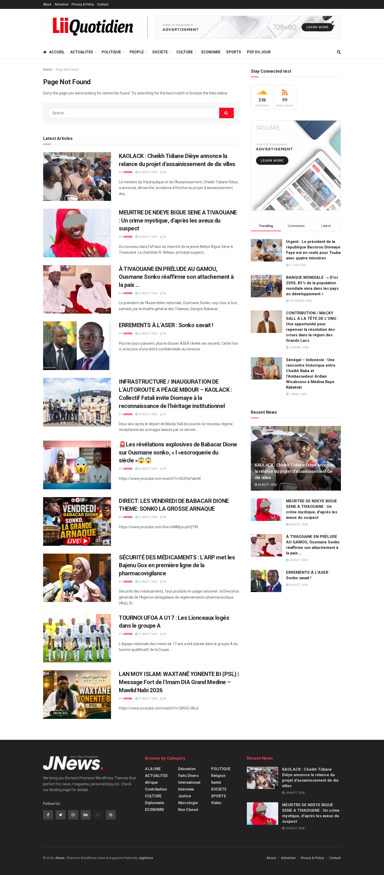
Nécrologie (188, 803)
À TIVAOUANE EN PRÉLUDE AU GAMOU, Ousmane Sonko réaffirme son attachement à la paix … (176, 277)
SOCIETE (160, 52)
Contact (103, 4)
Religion (218, 776)
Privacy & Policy (83, 4)
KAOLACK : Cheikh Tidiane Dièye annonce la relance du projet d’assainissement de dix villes (294, 471)
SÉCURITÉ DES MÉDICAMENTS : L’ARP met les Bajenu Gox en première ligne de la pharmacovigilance (177, 565)
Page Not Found (67, 69)
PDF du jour (259, 52)
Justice (184, 796)
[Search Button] (226, 113)
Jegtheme (145, 858)
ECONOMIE (210, 52)
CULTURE (184, 52)
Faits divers (188, 776)
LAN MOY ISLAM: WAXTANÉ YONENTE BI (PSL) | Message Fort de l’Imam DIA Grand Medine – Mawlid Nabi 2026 (179, 682)
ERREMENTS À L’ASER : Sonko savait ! (166, 325)
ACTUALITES (81, 52)
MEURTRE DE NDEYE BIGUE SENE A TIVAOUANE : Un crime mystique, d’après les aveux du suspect (178, 220)
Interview (186, 789)
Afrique (151, 782)
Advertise (61, 4)
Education (187, 769)
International (189, 782)
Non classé (188, 810)
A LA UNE (153, 769)
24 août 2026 (147, 172)
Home (47, 69)
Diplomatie (154, 803)
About (47, 4)
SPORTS (233, 52)
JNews (60, 858)
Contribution (156, 789)
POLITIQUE (111, 52)
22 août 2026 (147, 468)
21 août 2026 (147, 517)
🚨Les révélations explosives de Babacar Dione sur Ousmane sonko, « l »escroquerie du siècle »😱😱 (178, 452)
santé (216, 782)
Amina (127, 172)
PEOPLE (137, 52)
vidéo (216, 803)
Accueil (57, 52)
